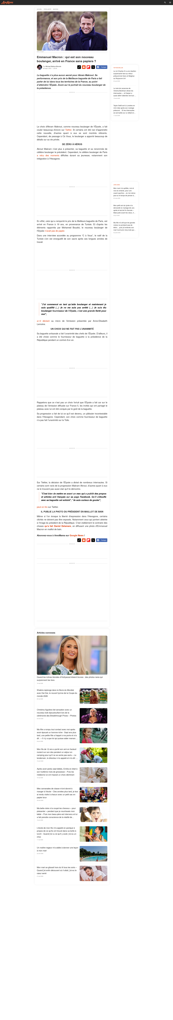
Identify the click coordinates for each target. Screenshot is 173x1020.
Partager (103, 67)
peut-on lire (42, 506)
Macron (55, 9)
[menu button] (170, 2)
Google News (76, 535)
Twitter (68, 129)
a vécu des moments (48, 155)
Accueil (39, 9)
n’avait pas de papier (54, 230)
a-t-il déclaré (43, 320)
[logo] (7, 2)
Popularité (47, 9)
